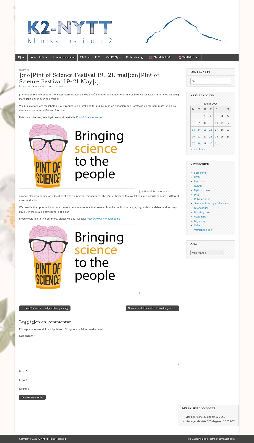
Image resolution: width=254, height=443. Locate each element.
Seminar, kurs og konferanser (211, 203)
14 (199, 129)
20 (193, 136)
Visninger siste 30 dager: (201, 416)
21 (199, 136)
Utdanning (200, 216)
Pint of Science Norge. (88, 117)
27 (193, 143)
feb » (202, 149)
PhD (97, 57)
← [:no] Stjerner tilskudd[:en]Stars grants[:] (45, 308)
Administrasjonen (64, 57)
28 (199, 143)
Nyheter (24, 70)
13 (193, 129)
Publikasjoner (202, 198)
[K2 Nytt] (127, 24)
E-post (23, 379)
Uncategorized (202, 212)
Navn (23, 371)
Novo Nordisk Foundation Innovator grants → (152, 308)
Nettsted (24, 388)
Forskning (200, 172)
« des (193, 149)
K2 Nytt (41, 439)
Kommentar (27, 335)
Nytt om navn (202, 190)
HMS (83, 57)
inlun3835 (27, 86)
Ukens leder (201, 207)
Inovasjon (199, 181)
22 (204, 136)
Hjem (21, 57)
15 (204, 129)
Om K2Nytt (113, 57)
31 (216, 143)
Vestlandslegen (203, 229)
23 (210, 136)
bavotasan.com (226, 439)
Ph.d (197, 194)
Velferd (198, 225)
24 (216, 136)
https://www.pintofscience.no (103, 218)
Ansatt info (37, 57)
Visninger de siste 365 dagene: (204, 421)
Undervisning (134, 57)
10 (216, 122)
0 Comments (58, 86)
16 (210, 129)
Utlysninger (200, 221)
